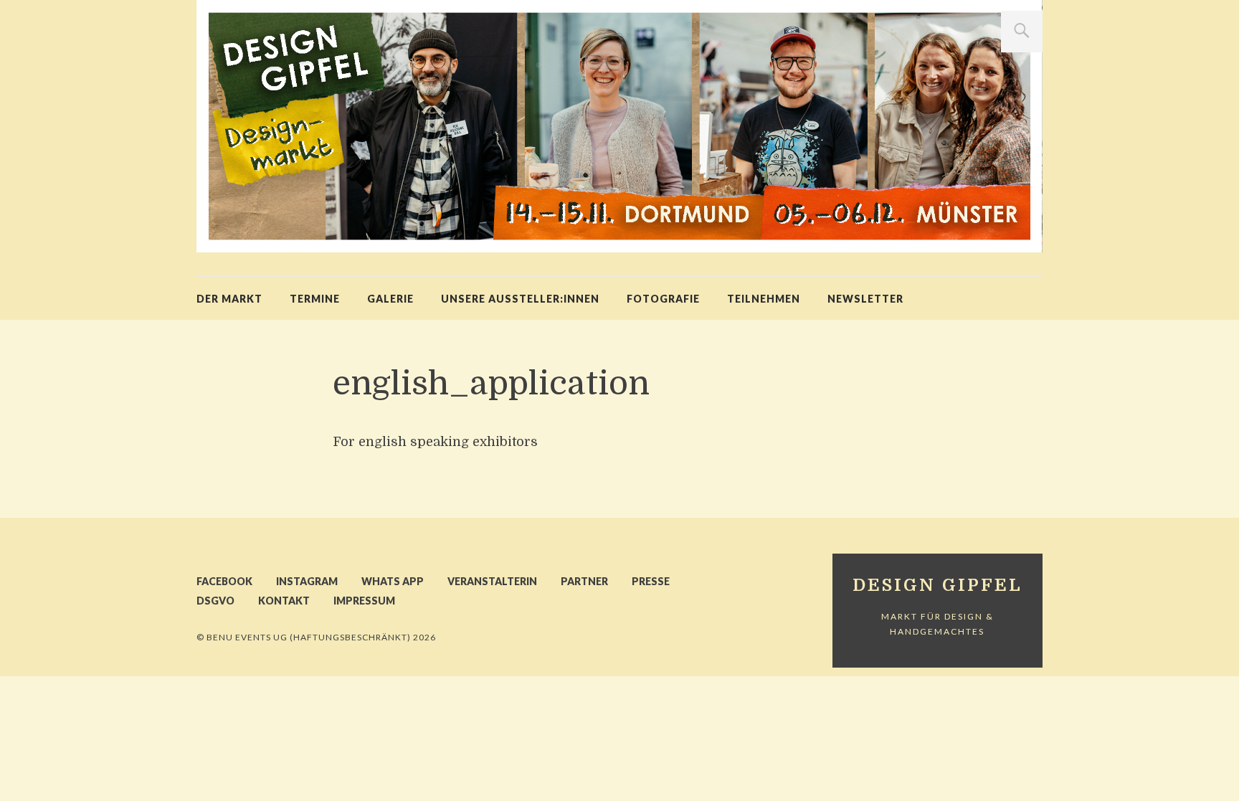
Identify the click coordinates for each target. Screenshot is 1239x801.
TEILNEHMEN (763, 299)
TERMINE (315, 299)
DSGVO (215, 600)
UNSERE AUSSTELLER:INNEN (520, 299)
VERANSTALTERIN (492, 581)
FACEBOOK (224, 581)
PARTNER (584, 581)
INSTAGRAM (307, 581)
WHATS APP (392, 581)
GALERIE (390, 299)
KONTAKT (284, 600)
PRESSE (651, 581)
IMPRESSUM (364, 600)
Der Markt (229, 299)
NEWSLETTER (865, 299)
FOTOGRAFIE (663, 299)
